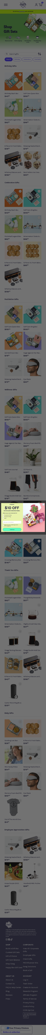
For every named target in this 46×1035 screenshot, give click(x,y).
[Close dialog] (43, 504)
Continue (12, 529)
